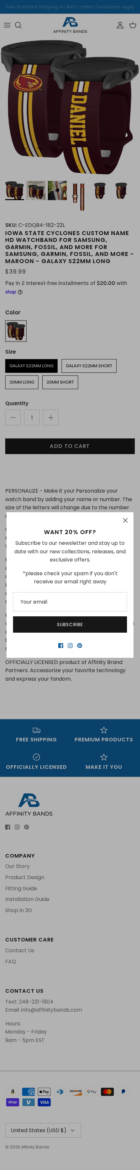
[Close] (125, 520)
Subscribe (70, 624)
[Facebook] (60, 645)
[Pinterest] (79, 645)
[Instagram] (70, 645)
